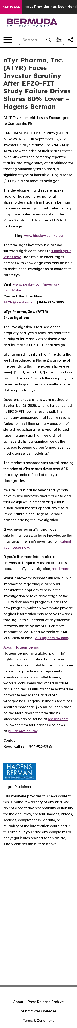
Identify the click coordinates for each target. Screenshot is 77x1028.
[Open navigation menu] (7, 39)
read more (60, 569)
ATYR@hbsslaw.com (19, 302)
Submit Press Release (38, 1011)
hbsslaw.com (58, 719)
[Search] (48, 40)
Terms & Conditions (38, 1020)
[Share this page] (71, 39)
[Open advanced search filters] (59, 40)
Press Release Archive (46, 1002)
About (18, 1002)
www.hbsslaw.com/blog (43, 235)
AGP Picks (11, 7)
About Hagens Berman (22, 647)
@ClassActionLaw (22, 731)
